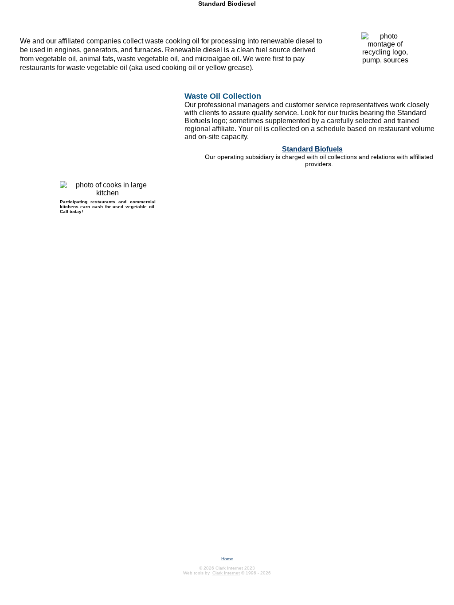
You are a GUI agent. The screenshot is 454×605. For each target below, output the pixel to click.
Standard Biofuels (312, 149)
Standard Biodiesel (227, 3)
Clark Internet (226, 572)
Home (227, 558)
